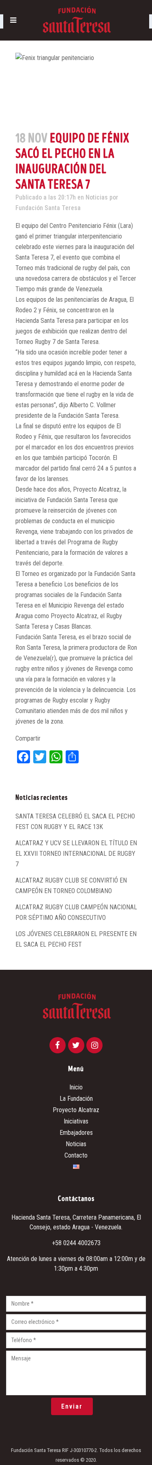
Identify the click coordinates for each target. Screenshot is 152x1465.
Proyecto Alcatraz (76, 1110)
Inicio (76, 1087)
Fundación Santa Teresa (48, 208)
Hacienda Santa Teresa (40, 1217)
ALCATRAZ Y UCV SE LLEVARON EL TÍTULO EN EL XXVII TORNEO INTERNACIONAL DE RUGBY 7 (76, 853)
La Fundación (76, 1098)
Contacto (76, 1155)
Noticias (97, 197)
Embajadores (76, 1132)
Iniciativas (76, 1121)
